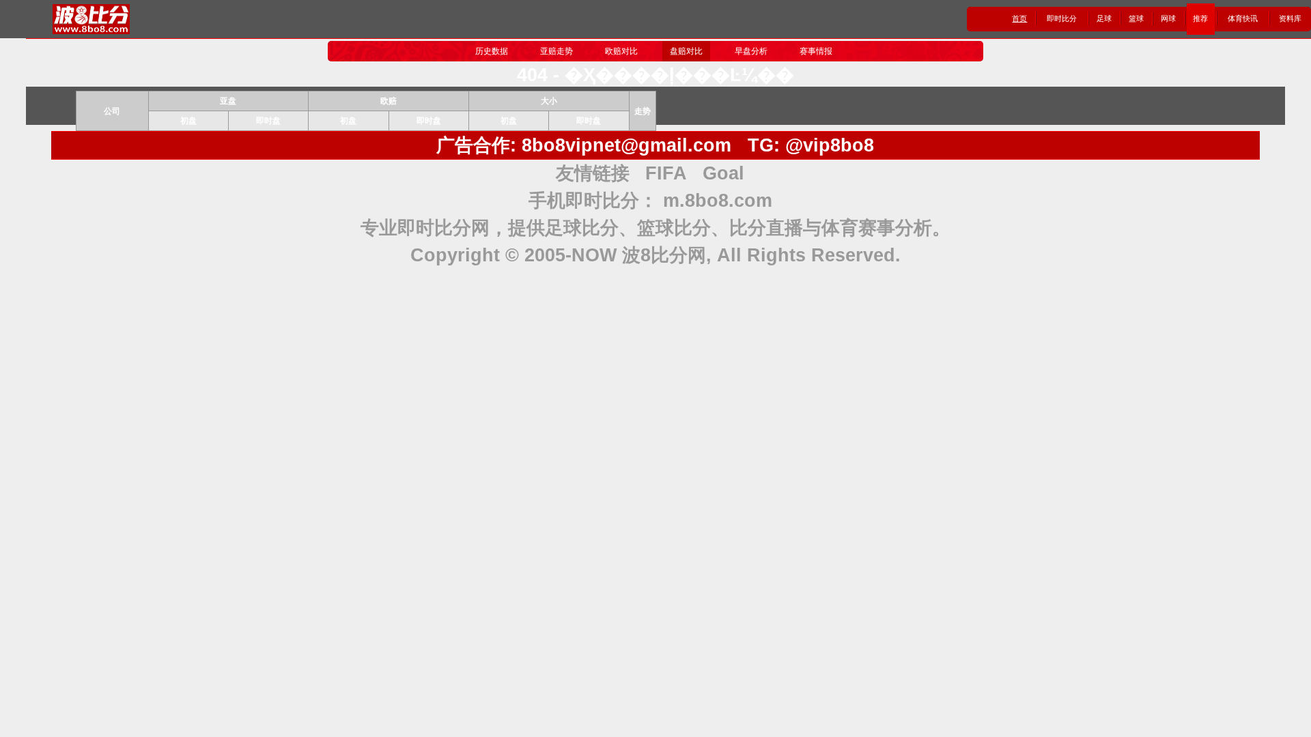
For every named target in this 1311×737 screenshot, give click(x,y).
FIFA (666, 173)
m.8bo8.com (717, 200)
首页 (1019, 18)
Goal (723, 173)
